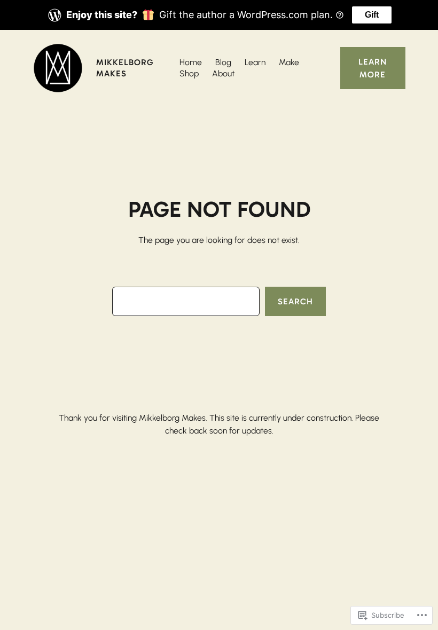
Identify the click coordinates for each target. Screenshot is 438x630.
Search (295, 301)
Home (190, 62)
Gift (372, 14)
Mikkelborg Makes (124, 67)
